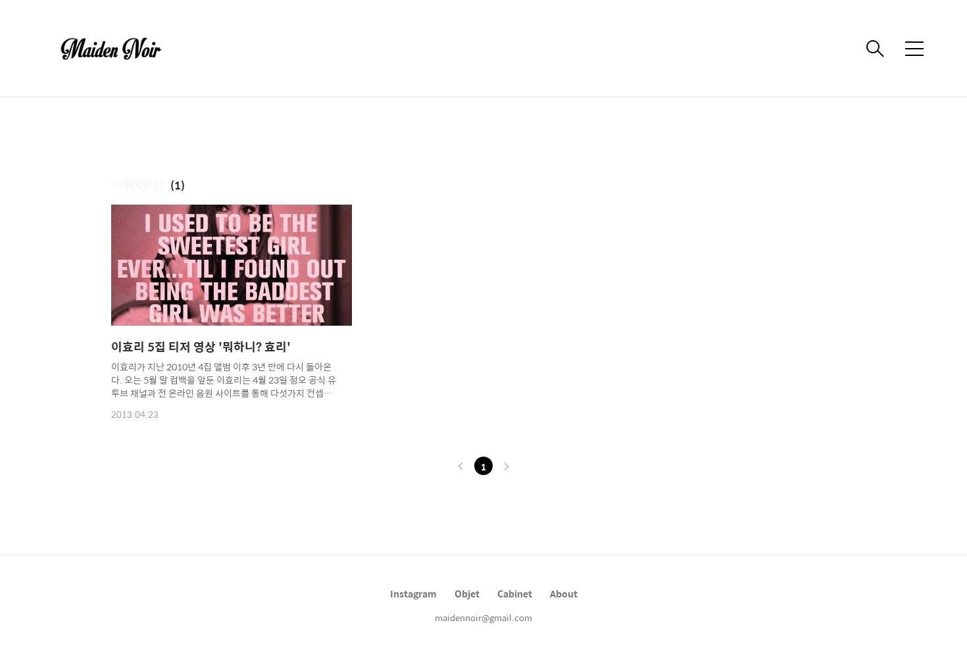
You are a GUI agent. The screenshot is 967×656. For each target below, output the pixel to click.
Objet (467, 593)
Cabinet (514, 593)
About (564, 593)
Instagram (413, 593)
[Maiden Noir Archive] (118, 48)
